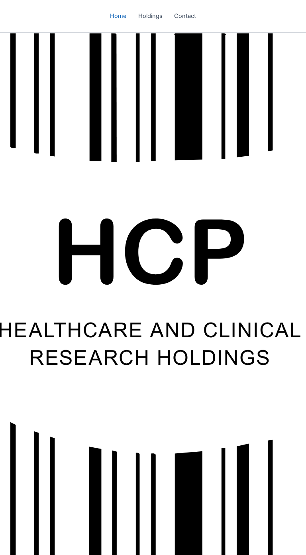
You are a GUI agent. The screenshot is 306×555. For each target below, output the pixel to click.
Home (118, 16)
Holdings (150, 16)
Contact (185, 16)
